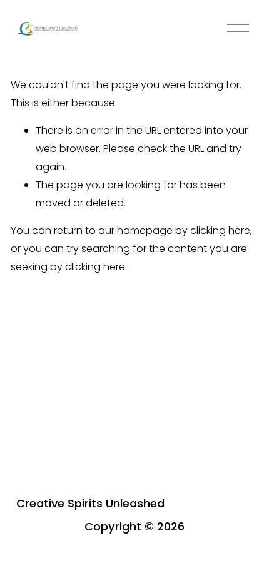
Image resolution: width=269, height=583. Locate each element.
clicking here (220, 230)
